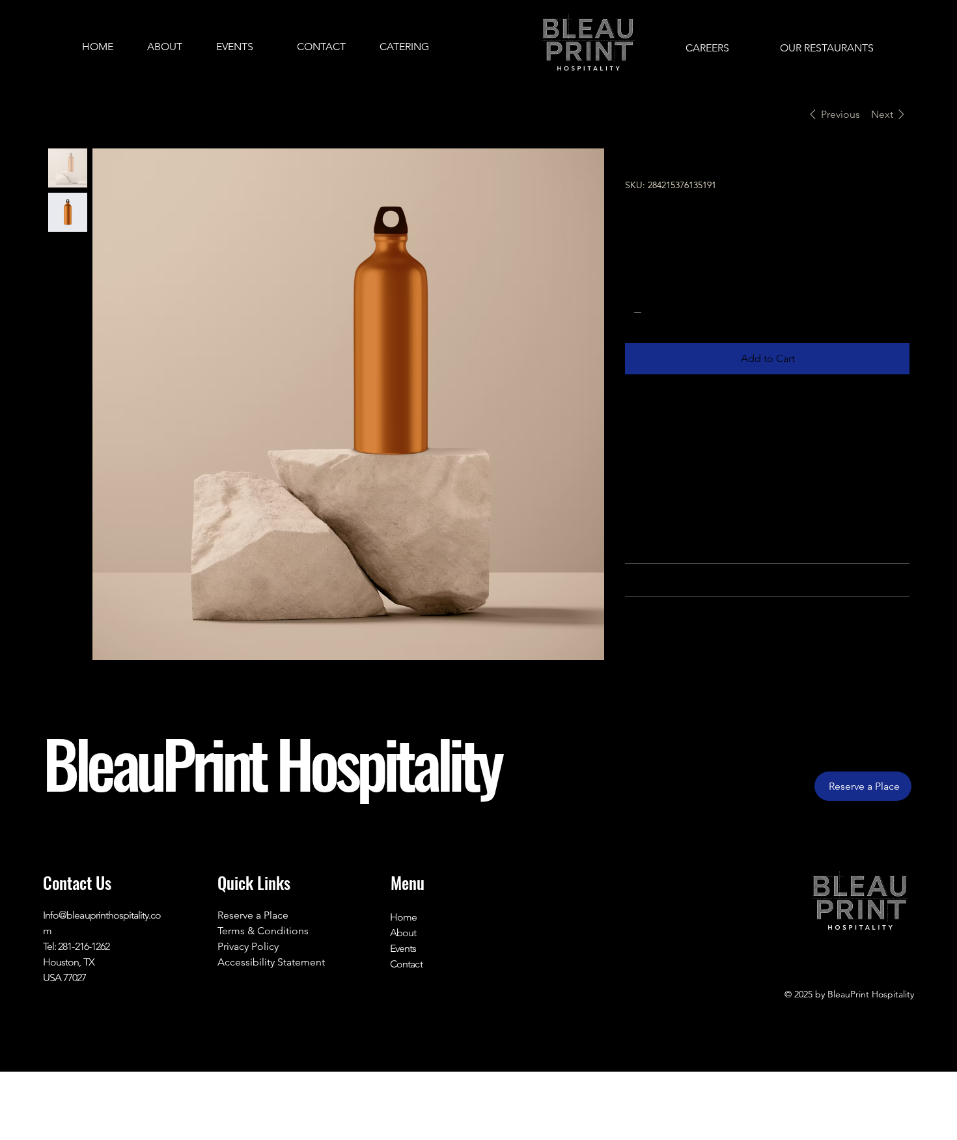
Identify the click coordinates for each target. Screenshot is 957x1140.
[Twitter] (678, 659)
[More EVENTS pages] (260, 47)
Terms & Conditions (263, 931)
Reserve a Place (252, 915)
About (403, 932)
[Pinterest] (662, 659)
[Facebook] (647, 659)
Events (403, 948)
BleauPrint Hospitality (271, 762)
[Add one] (690, 312)
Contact (406, 964)
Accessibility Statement (271, 962)
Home (403, 917)
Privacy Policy (248, 946)
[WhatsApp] (631, 659)
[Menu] (478, 47)
